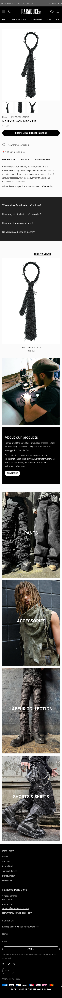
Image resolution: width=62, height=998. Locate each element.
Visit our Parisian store (15, 152)
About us (6, 861)
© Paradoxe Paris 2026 (11, 979)
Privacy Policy (8, 876)
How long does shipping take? (17, 223)
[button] (10, 11)
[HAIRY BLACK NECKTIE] (31, 301)
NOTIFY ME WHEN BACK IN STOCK (31, 133)
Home (4, 117)
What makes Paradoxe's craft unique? (21, 205)
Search (5, 857)
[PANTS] (31, 530)
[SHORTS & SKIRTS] (31, 793)
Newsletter (7, 880)
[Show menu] (4, 11)
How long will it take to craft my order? (21, 214)
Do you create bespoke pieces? (18, 232)
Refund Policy (8, 866)
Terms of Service (9, 871)
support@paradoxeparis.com (15, 908)
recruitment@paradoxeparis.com (17, 913)
